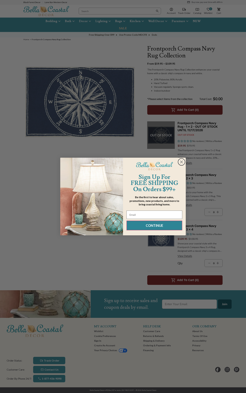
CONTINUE (154, 225)
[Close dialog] (181, 162)
